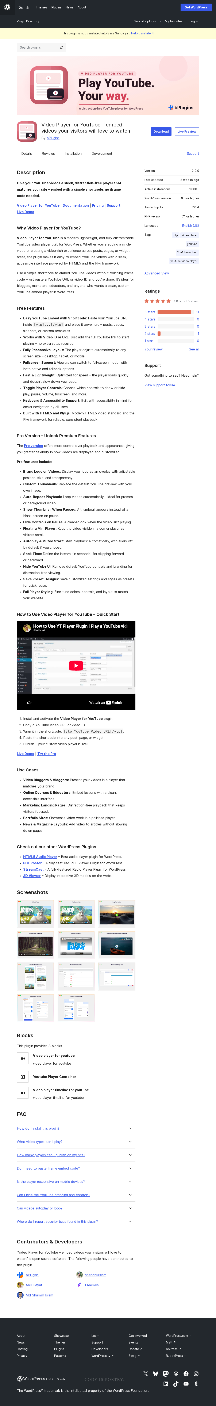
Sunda (61, 1379)
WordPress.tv (103, 1355)
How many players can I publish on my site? (51, 1155)
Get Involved (138, 1335)
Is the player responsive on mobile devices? (51, 1182)
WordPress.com (179, 1335)
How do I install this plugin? (38, 1128)
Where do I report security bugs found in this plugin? (57, 1222)
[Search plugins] (61, 47)
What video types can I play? (39, 1142)
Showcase (61, 1335)
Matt (171, 1342)
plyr (175, 235)
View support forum (159, 385)
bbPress (173, 1349)
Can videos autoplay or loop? (39, 1208)
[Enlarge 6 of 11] (130, 937)
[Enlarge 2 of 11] (89, 905)
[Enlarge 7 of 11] (48, 968)
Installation (73, 153)
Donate (136, 1349)
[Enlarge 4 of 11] (48, 937)
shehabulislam (95, 1275)
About (21, 1335)
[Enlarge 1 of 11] (48, 905)
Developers (100, 1349)
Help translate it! (142, 33)
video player (189, 235)
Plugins (59, 1349)
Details (26, 153)
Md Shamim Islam (39, 1295)
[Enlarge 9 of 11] (130, 968)
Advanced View (156, 273)
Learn (95, 1335)
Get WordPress (196, 7)
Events (133, 1342)
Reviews (48, 153)
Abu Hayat (34, 1285)
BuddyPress (176, 1355)
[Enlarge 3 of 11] (130, 905)
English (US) (190, 225)
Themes (60, 1342)
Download (161, 131)
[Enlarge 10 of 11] (48, 1000)
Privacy (22, 1355)
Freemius (92, 1285)
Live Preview (187, 131)
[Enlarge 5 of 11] (89, 937)
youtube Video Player (183, 261)
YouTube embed (187, 252)
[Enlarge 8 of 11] (89, 968)
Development (102, 153)
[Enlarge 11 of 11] (89, 1000)
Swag (134, 1355)
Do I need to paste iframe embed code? (48, 1168)
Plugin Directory (28, 21)
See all (194, 349)
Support (193, 153)
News (21, 1342)
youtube (192, 244)
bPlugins (53, 138)
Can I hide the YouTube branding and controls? (53, 1195)
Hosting (22, 1349)
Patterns (60, 1355)
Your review (153, 349)
